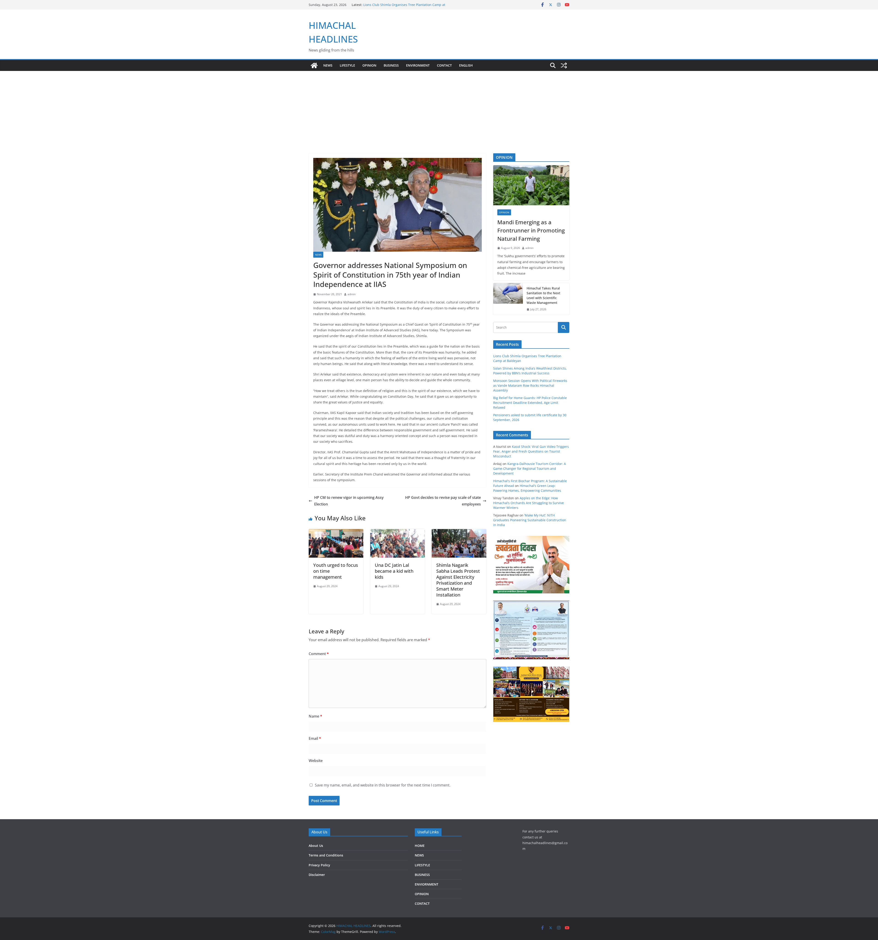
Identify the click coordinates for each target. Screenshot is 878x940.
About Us (316, 845)
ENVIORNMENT (426, 884)
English (466, 65)
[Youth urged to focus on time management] (336, 532)
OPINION (369, 65)
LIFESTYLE (347, 65)
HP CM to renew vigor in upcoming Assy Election (349, 501)
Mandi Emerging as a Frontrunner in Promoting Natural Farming (531, 230)
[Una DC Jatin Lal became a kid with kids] (397, 532)
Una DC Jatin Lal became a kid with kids (394, 571)
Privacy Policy (319, 865)
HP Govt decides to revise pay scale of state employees (443, 501)
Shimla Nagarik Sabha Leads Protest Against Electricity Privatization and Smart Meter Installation (458, 580)
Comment (319, 653)
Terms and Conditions (326, 855)
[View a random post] (563, 65)
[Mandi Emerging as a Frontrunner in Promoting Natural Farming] (531, 185)
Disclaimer (317, 874)
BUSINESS (391, 65)
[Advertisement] (439, 105)
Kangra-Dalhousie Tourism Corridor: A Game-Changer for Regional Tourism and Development (529, 468)
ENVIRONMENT (418, 65)
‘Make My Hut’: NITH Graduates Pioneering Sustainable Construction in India (529, 520)
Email (315, 738)
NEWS (327, 65)
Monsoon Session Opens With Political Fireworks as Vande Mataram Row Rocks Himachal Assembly (530, 385)
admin (352, 294)
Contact (444, 65)
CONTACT (422, 903)
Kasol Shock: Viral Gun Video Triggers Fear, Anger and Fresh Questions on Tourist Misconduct (531, 451)
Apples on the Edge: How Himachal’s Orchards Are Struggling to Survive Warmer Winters (528, 503)
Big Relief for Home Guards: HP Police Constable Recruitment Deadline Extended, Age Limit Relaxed (530, 403)
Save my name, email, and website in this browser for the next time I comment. (382, 785)
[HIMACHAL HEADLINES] (314, 65)
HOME (420, 845)
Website (316, 760)
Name (315, 716)
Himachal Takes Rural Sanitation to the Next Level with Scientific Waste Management (543, 295)
